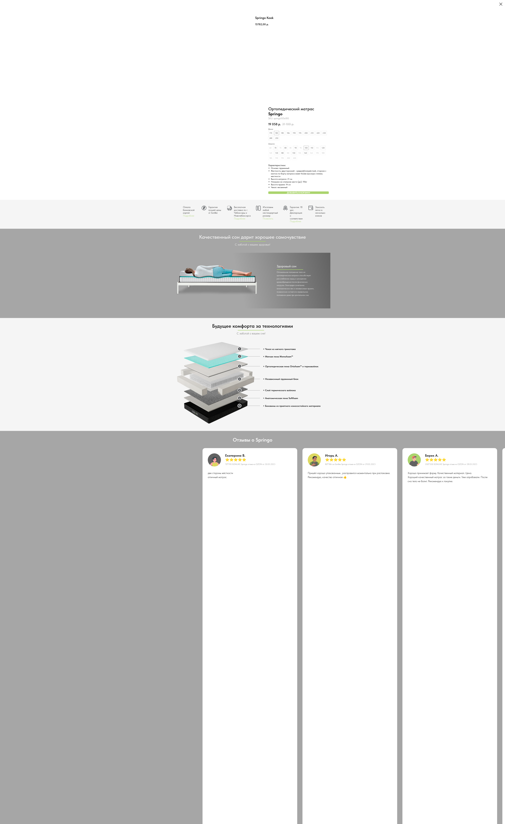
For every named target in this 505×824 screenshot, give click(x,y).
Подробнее (188, 215)
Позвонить (268, 218)
